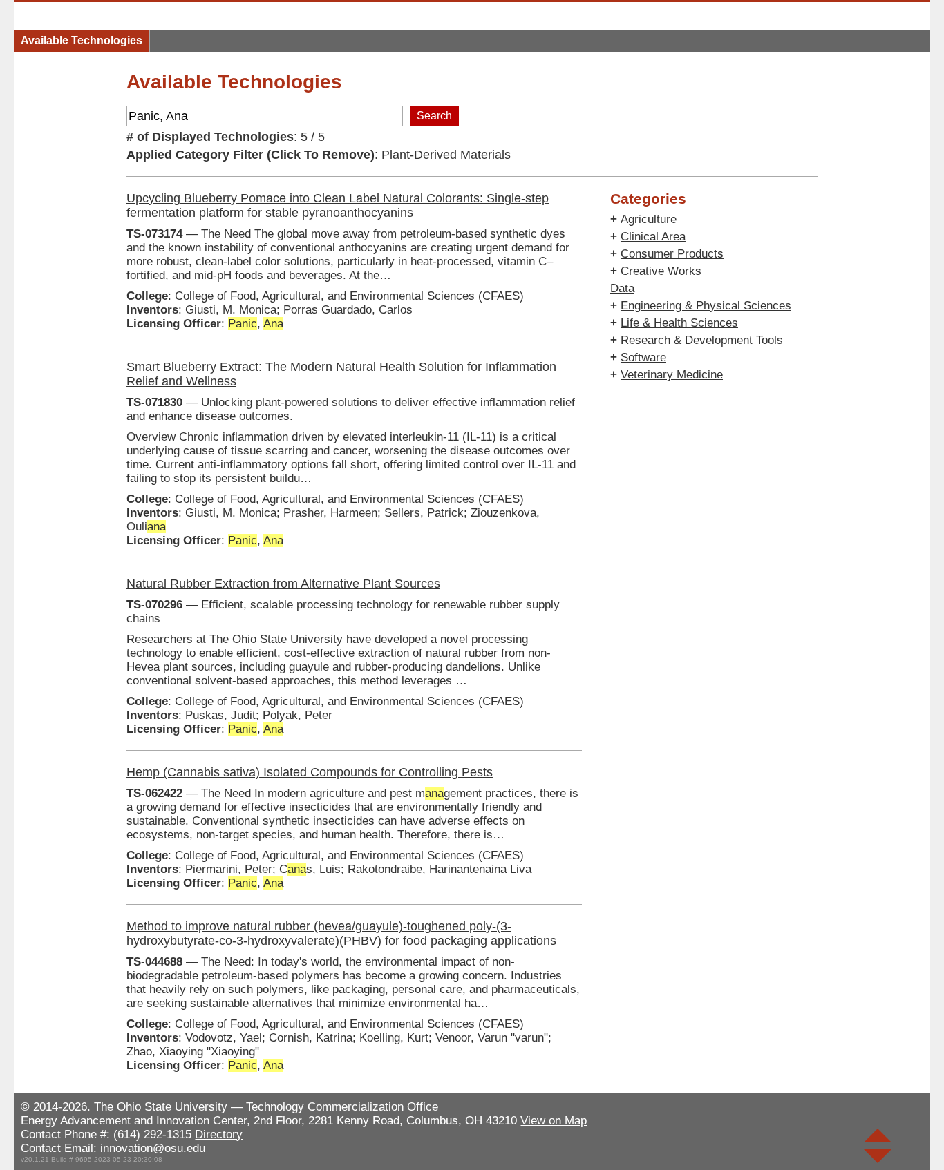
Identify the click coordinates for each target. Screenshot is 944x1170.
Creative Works (661, 271)
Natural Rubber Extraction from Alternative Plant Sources (283, 584)
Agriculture (649, 219)
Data (622, 288)
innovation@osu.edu (152, 1148)
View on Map (553, 1120)
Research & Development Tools (702, 340)
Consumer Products (672, 253)
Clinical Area (653, 236)
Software (643, 357)
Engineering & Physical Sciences (706, 305)
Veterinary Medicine (672, 374)
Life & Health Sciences (679, 322)
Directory (219, 1134)
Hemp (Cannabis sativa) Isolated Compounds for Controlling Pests (309, 772)
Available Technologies (81, 40)
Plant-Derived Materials (446, 155)
